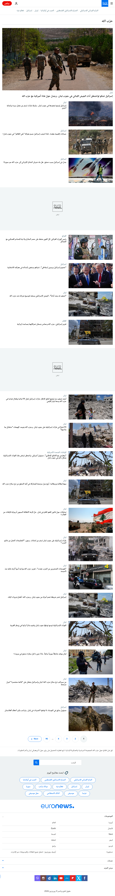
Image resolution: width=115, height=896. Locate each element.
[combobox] (58, 762)
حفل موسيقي (34, 793)
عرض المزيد (108, 868)
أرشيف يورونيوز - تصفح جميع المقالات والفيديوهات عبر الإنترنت (33, 852)
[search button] (36, 762)
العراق (64, 236)
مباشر (7, 3)
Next (36, 739)
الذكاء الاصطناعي (53, 793)
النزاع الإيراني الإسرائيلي (89, 10)
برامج (54, 846)
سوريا (28, 786)
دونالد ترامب (43, 786)
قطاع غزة (20, 10)
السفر (111, 840)
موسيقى (71, 793)
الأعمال (110, 828)
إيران (36, 10)
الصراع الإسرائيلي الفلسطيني (67, 10)
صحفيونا (109, 852)
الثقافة (53, 840)
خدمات (110, 861)
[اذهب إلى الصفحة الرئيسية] (105, 3)
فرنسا (84, 793)
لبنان (111, 92)
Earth (53, 828)
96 (47, 739)
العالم (64, 321)
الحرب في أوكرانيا (47, 10)
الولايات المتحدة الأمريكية (56, 452)
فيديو (111, 846)
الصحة (53, 834)
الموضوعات (108, 816)
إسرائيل (29, 10)
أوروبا (111, 822)
